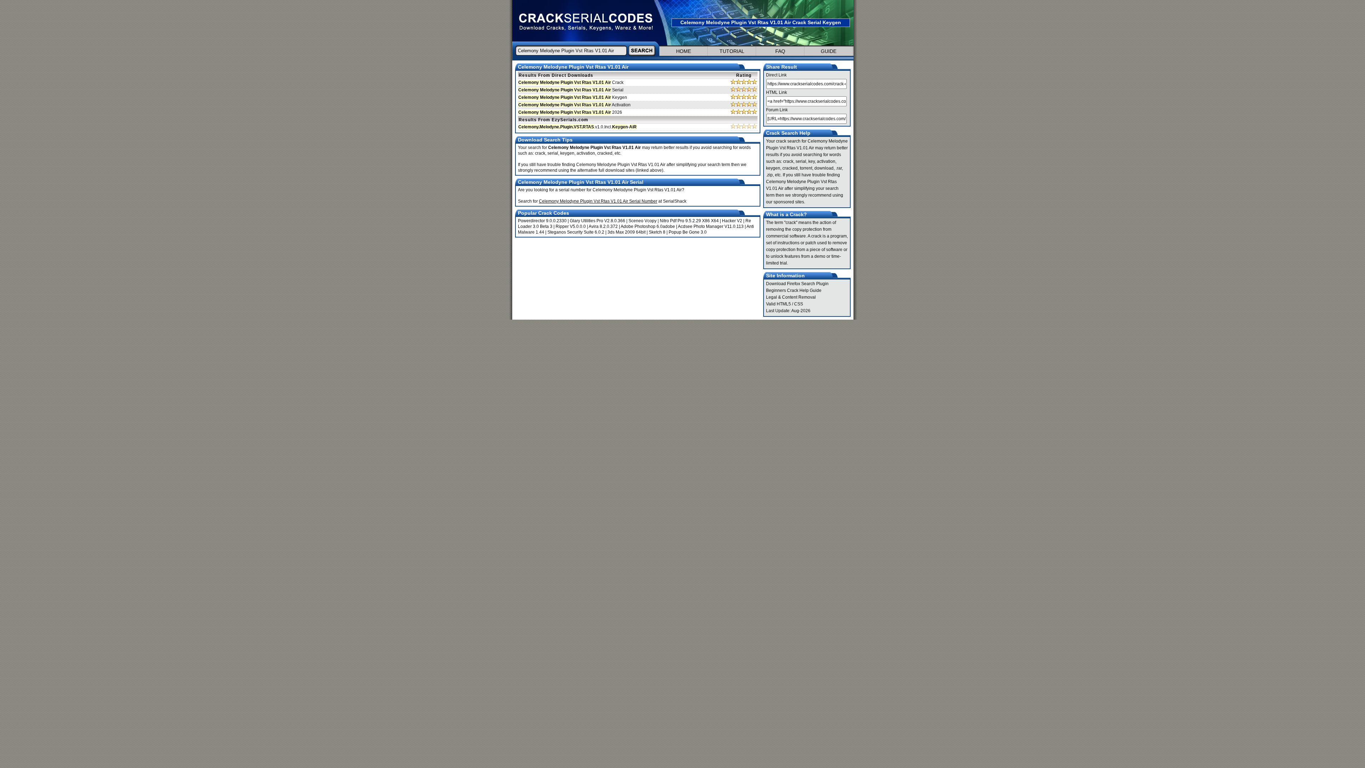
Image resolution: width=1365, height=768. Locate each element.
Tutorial (731, 51)
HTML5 (784, 304)
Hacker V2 (732, 220)
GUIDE (828, 51)
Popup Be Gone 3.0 (688, 232)
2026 (570, 112)
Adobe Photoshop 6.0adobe (648, 226)
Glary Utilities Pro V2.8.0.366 (597, 220)
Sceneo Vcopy (642, 220)
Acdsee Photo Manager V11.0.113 (711, 226)
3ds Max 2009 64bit (626, 232)
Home (683, 51)
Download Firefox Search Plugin (797, 283)
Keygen (572, 97)
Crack (570, 82)
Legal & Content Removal (791, 297)
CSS (798, 304)
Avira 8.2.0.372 (603, 226)
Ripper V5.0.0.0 (571, 226)
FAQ (780, 51)
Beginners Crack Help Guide (793, 290)
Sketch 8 (657, 232)
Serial (570, 89)
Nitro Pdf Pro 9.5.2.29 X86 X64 (689, 220)
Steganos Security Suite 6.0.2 (575, 232)
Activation (574, 104)
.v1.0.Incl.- (577, 126)
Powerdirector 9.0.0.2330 (542, 220)
